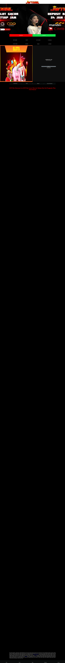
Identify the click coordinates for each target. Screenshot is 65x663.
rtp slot (26, 656)
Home (6, 662)
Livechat (58, 662)
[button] (1, 19)
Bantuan (38, 83)
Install (48, 66)
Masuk (44, 35)
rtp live (36, 655)
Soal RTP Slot (15, 83)
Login (32, 662)
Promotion (45, 662)
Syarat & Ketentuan (49, 83)
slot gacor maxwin (35, 654)
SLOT (27, 83)
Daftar (21, 35)
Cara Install (49, 67)
